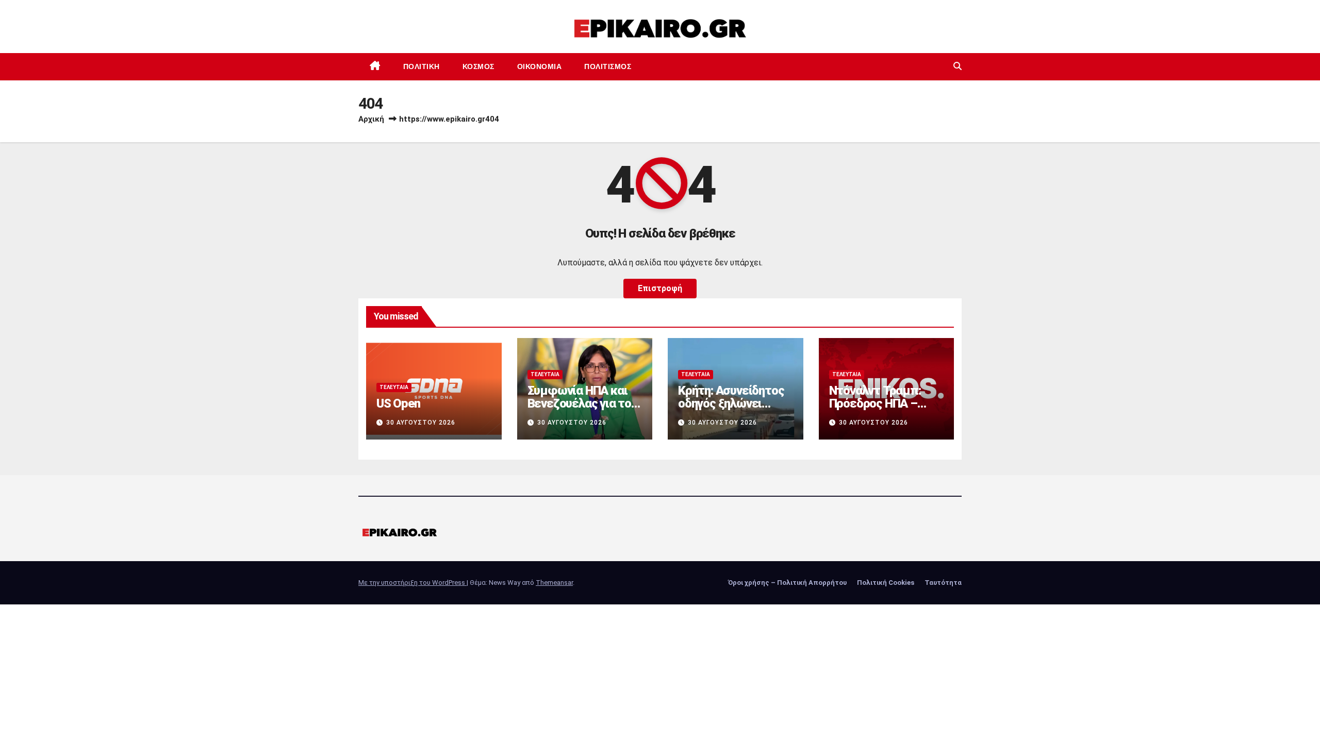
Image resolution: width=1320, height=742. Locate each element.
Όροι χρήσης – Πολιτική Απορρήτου (787, 582)
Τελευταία (394, 387)
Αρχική (371, 119)
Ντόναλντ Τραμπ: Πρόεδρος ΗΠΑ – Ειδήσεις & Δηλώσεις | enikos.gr (885, 409)
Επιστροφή (660, 288)
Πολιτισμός (607, 66)
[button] (957, 66)
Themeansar (554, 582)
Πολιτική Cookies (885, 582)
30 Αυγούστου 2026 (420, 422)
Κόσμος (478, 66)
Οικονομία (539, 66)
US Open (398, 403)
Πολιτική (421, 66)
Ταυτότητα (943, 582)
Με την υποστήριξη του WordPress (412, 582)
